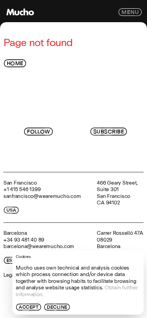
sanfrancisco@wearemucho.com (42, 196)
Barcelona (15, 233)
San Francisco (20, 182)
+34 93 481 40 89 (23, 239)
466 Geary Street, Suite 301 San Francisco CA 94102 (117, 192)
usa (11, 210)
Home (15, 63)
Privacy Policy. (94, 156)
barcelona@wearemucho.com (38, 246)
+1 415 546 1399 (21, 189)
